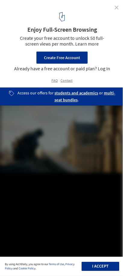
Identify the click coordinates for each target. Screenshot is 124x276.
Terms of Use (56, 264)
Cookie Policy (27, 268)
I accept (100, 266)
